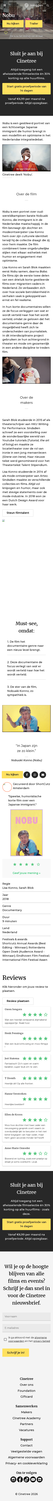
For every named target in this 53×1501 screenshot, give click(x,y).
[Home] (26, 5)
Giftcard (26, 1396)
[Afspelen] (26, 158)
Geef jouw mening (25, 873)
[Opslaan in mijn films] (5, 32)
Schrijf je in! (15, 1352)
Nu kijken (13, 23)
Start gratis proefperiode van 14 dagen (26, 88)
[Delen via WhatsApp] (35, 774)
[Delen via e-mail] (42, 774)
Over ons (26, 1384)
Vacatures (26, 1430)
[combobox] (47, 5)
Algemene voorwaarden (26, 1457)
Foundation (26, 1391)
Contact (26, 1445)
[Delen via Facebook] (27, 774)
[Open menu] (5, 5)
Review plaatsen (18, 1001)
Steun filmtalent (18, 512)
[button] (48, 5)
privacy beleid (41, 1341)
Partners (26, 1424)
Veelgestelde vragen (26, 1451)
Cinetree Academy (27, 1418)
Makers (26, 1412)
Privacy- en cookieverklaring (26, 1463)
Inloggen (36, 5)
